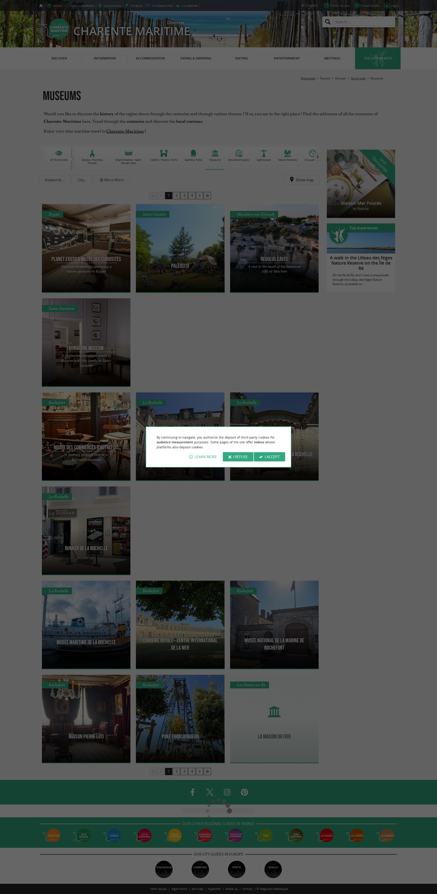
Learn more (206, 456)
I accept (272, 456)
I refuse (240, 456)
